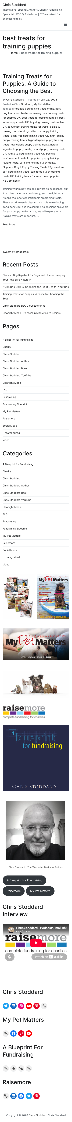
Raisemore (9, 418)
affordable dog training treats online (33, 108)
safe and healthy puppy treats (37, 162)
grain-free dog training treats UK (30, 135)
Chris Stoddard (14, 5)
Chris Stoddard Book (15, 368)
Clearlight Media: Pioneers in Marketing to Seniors (32, 312)
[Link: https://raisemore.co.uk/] (6, 1096)
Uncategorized (11, 432)
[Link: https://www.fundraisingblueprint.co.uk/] (13, 1068)
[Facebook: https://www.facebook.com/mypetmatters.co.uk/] (13, 1033)
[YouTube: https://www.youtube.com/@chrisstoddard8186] (29, 1006)
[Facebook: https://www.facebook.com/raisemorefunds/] (21, 1096)
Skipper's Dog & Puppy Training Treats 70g (28, 167)
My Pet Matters (43, 104)
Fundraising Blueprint (15, 404)
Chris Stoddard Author (16, 361)
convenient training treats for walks (28, 126)
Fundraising (9, 396)
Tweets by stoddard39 (16, 251)
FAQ (5, 389)
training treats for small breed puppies (37, 176)
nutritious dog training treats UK (26, 153)
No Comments (11, 180)
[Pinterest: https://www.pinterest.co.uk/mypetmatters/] (21, 1033)
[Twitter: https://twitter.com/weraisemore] (29, 1096)
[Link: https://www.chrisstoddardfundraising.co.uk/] (44, 1006)
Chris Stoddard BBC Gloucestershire (24, 305)
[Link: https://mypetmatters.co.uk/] (6, 1033)
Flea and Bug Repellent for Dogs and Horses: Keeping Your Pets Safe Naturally (34, 277)
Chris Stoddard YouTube (17, 375)
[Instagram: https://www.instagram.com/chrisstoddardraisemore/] (21, 1006)
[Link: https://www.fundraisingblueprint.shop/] (21, 1068)
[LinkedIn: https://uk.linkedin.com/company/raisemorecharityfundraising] (13, 1096)
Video (6, 440)
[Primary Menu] (65, 24)
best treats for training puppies (40, 117)
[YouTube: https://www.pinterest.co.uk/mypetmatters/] (29, 1033)
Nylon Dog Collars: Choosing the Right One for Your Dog (36, 286)
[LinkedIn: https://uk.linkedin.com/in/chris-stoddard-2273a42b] (13, 1006)
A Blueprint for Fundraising (18, 339)
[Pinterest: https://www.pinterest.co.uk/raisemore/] (36, 1096)
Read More (9, 224)
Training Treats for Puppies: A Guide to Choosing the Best (29, 83)
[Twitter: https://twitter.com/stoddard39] (6, 1006)
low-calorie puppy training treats (30, 144)
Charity (7, 346)
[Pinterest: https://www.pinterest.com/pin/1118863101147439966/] (36, 1006)
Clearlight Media (12, 382)
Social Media (10, 425)
